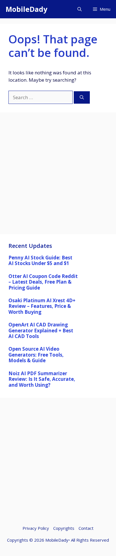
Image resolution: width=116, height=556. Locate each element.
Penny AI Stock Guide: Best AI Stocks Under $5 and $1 (40, 260)
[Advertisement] (58, 176)
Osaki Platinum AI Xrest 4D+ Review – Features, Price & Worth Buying (41, 306)
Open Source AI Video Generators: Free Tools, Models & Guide (36, 355)
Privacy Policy (36, 528)
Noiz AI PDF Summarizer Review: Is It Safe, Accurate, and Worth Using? (41, 379)
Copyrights (63, 528)
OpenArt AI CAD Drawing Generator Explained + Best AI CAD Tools (40, 330)
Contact (86, 528)
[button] (79, 9)
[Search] (82, 97)
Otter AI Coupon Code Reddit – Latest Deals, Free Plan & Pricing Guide (43, 282)
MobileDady (26, 9)
